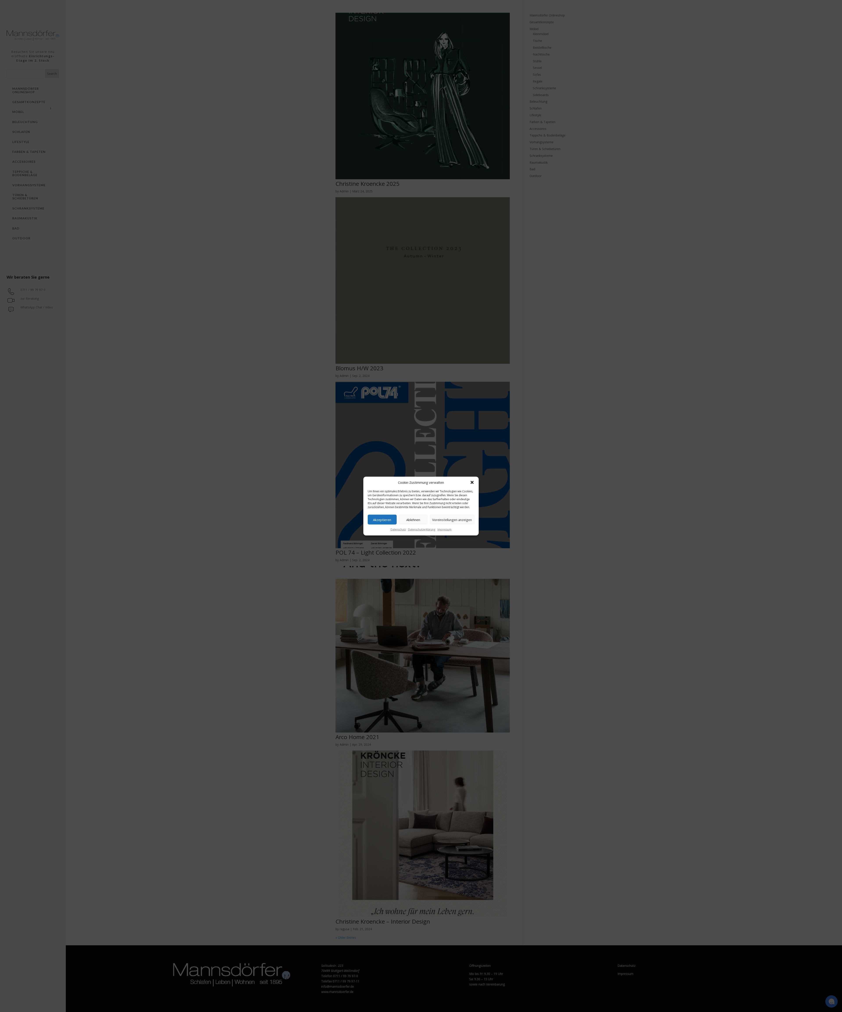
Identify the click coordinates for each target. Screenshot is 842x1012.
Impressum (444, 529)
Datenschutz (398, 529)
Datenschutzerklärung (421, 529)
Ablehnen (413, 520)
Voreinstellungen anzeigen (452, 520)
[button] (472, 482)
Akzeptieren (382, 520)
